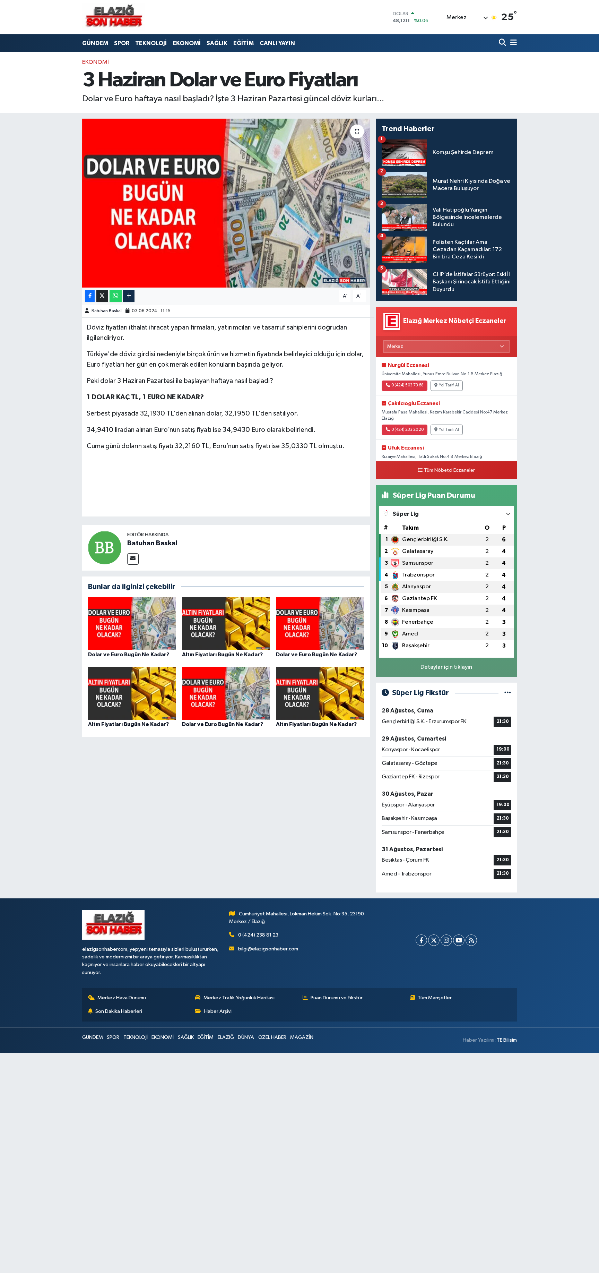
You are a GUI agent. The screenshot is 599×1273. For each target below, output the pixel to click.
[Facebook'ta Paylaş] (90, 296)
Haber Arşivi (218, 1011)
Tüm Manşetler (435, 997)
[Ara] (503, 43)
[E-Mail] (133, 559)
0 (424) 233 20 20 (407, 430)
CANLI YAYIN (277, 43)
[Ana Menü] (512, 43)
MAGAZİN (301, 1037)
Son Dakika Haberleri (118, 1011)
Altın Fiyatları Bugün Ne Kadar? (222, 654)
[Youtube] (459, 940)
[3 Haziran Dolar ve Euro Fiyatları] (226, 203)
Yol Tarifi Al (449, 385)
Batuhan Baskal (107, 311)
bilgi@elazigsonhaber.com (268, 948)
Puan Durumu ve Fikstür (337, 997)
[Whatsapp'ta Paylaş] (116, 296)
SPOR (121, 43)
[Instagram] (446, 940)
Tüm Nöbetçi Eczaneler (449, 470)
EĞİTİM (243, 43)
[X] (434, 940)
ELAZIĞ (226, 1037)
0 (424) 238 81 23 (258, 935)
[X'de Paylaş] (102, 296)
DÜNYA (246, 1037)
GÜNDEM (95, 43)
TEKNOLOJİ (151, 43)
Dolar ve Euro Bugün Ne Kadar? (128, 654)
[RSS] (471, 940)
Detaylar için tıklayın (446, 667)
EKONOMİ (187, 43)
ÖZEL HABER (272, 1037)
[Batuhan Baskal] (104, 547)
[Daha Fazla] (128, 296)
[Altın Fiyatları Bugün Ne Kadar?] (226, 623)
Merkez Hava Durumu (121, 997)
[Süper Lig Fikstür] (507, 693)
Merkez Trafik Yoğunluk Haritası (239, 997)
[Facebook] (421, 940)
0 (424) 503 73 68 (407, 385)
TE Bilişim (507, 1040)
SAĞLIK (217, 43)
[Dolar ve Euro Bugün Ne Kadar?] (132, 623)
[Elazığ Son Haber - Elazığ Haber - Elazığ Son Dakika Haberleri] (113, 17)
